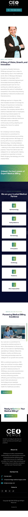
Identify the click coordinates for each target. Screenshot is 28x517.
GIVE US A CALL (10, 415)
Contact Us (6, 392)
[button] (14, 14)
